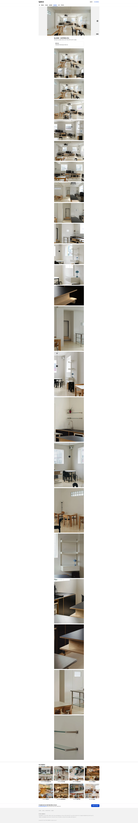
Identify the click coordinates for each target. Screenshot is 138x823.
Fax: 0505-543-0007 (74, 815)
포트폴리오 (55, 5)
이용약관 (43, 810)
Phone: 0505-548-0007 (66, 815)
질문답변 (50, 5)
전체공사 (42, 5)
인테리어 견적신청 (95, 805)
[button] (83, 38)
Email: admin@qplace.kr (57, 815)
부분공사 (46, 5)
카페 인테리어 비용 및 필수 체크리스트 (61, 44)
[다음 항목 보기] (97, 21)
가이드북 (62, 5)
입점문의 (91, 1)
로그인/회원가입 (96, 1)
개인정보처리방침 (47, 810)
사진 (59, 5)
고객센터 (40, 810)
